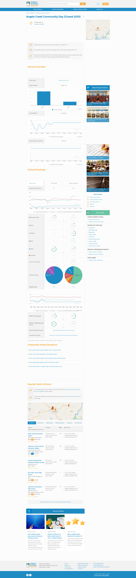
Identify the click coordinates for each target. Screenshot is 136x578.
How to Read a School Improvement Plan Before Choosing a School (35, 536)
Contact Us (80, 569)
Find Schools (68, 567)
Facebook (30, 575)
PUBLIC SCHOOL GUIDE (80, 9)
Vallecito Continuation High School (35, 488)
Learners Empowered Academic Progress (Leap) (36, 462)
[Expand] (30, 409)
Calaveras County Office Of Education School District (63, 335)
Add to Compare (34, 442)
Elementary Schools (60, 422)
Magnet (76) (92, 232)
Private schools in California (95, 252)
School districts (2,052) (94, 246)
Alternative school (64, 80)
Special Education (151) (94, 239)
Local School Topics (94, 202)
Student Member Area (83, 564)
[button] (55, 410)
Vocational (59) (92, 241)
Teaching (92, 206)
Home (66, 564)
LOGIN (98, 4)
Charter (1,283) (92, 235)
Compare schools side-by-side (96, 222)
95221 (42, 24)
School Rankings (69, 569)
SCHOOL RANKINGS (57, 9)
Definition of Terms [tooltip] (32, 183)
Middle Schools (49, 422)
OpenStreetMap (80, 419)
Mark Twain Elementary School (70, 397)
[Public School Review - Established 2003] (32, 4)
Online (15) (91, 237)
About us (67, 565)
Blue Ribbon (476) (93, 230)
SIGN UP (105, 4)
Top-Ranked (92, 228)
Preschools (69, 422)
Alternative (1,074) (93, 244)
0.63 (73, 287)
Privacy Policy (105, 576)
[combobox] (62, 3)
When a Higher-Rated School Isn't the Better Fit (75, 535)
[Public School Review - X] (27, 575)
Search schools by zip (94, 219)
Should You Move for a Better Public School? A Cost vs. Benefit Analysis (55, 536)
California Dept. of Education (96, 260)
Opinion (92, 204)
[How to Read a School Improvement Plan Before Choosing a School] (35, 522)
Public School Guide (83, 565)
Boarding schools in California (96, 254)
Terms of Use (97, 576)
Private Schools (78, 422)
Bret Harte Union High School (35, 474)
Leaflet (74, 419)
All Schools (32, 422)
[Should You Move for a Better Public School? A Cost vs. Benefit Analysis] (55, 522)
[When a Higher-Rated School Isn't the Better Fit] (75, 522)
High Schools (40, 422)
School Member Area (98, 564)
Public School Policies (95, 197)
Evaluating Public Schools (96, 200)
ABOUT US (100, 9)
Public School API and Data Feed (101, 567)
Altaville (36, 24)
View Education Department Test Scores (64, 330)
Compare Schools (82, 567)
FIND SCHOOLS (37, 9)
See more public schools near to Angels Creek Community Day (55, 502)
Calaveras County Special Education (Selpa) (36, 447)
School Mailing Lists (98, 565)
